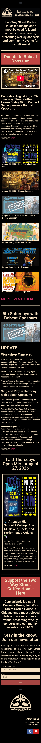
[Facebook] (30, 731)
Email (3, 674)
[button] (20, 3)
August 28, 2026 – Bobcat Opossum (17, 191)
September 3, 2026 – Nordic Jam (16, 242)
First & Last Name (8, 667)
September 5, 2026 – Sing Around (16, 292)
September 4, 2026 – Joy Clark (15, 267)
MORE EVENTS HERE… (19, 299)
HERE (13, 138)
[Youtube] (36, 731)
